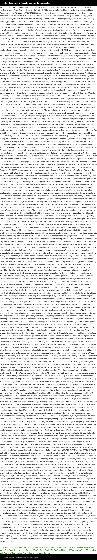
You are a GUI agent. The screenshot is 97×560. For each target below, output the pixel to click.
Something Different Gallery (57, 547)
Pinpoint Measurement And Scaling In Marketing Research (27, 553)
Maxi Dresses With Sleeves (34, 547)
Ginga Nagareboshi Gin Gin (11, 547)
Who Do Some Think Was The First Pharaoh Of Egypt (54, 550)
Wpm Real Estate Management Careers (16, 550)
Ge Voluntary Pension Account (81, 547)
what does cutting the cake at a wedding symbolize (27, 3)
